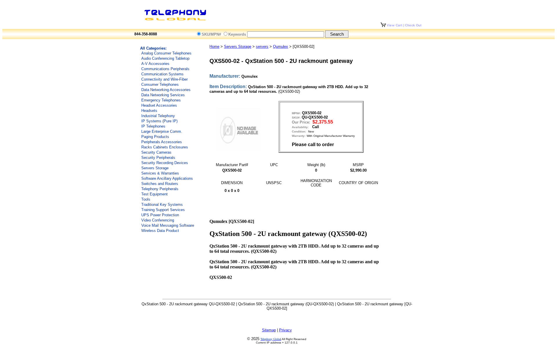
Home (214, 46)
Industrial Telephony (158, 116)
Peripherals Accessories (161, 142)
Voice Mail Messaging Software (167, 225)
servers (262, 46)
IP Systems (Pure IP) (159, 121)
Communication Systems (162, 74)
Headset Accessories (159, 105)
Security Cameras (156, 152)
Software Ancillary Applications (167, 178)
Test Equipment (154, 194)
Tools (145, 199)
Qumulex (280, 46)
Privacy (285, 330)
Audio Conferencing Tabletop (165, 58)
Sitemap (269, 330)
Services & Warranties (160, 173)
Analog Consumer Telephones (166, 53)
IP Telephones (153, 126)
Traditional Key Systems (162, 204)
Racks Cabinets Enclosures (164, 147)
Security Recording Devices (164, 163)
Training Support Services (163, 210)
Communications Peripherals (165, 69)
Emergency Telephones (161, 100)
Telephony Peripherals (159, 189)
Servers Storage (155, 168)
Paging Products (155, 137)
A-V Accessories (155, 63)
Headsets (149, 110)
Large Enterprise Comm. (161, 131)
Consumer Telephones (160, 84)
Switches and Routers (159, 183)
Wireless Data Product (160, 230)
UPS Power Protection (160, 215)
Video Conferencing (157, 220)
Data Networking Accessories (166, 90)
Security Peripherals (158, 157)
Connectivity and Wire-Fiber (164, 79)
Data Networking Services (163, 95)
